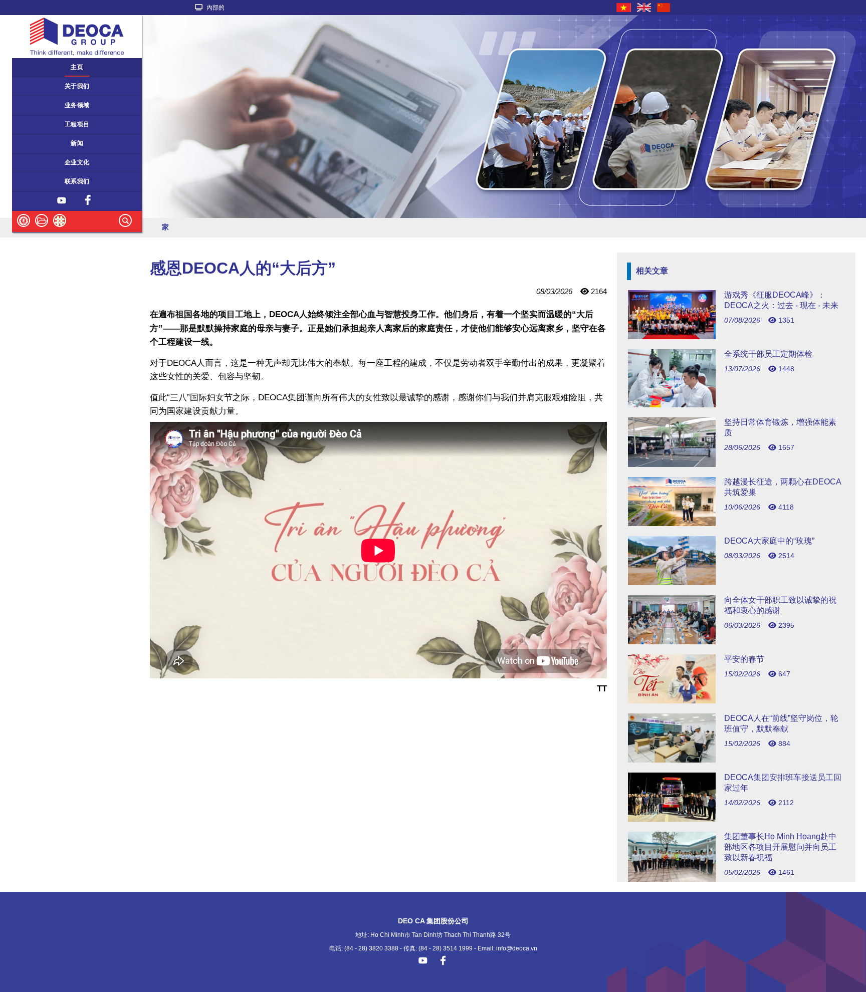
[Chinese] (664, 7)
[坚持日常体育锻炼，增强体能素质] (736, 464)
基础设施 (29, 124)
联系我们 (77, 181)
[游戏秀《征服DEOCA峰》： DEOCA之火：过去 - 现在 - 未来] (736, 336)
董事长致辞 (33, 86)
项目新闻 (29, 143)
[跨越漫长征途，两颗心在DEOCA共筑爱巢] (736, 523)
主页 (77, 67)
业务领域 (77, 105)
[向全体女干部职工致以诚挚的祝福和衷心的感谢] (736, 641)
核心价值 (29, 162)
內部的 (215, 7)
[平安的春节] (736, 700)
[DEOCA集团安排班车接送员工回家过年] (736, 819)
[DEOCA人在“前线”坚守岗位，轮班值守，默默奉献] (736, 760)
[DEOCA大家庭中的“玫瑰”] (736, 582)
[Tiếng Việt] (624, 7)
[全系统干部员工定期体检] (736, 404)
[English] (644, 7)
